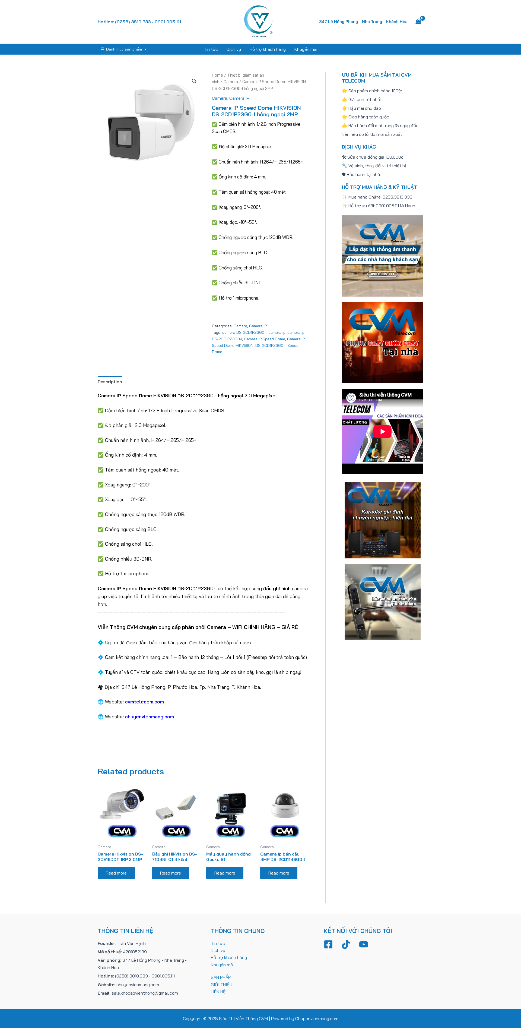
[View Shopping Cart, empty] (418, 22)
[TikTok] (346, 944)
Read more (116, 873)
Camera (231, 81)
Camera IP (239, 98)
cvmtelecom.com (144, 702)
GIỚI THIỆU (221, 984)
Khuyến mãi (305, 49)
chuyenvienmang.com (149, 716)
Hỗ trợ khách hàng (268, 49)
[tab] (110, 381)
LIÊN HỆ (218, 991)
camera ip (276, 332)
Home (217, 75)
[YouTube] (363, 944)
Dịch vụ (234, 49)
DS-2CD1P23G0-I (270, 345)
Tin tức (211, 49)
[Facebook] (328, 944)
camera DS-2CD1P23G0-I (244, 332)
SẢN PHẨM (221, 977)
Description (110, 381)
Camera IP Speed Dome (264, 339)
